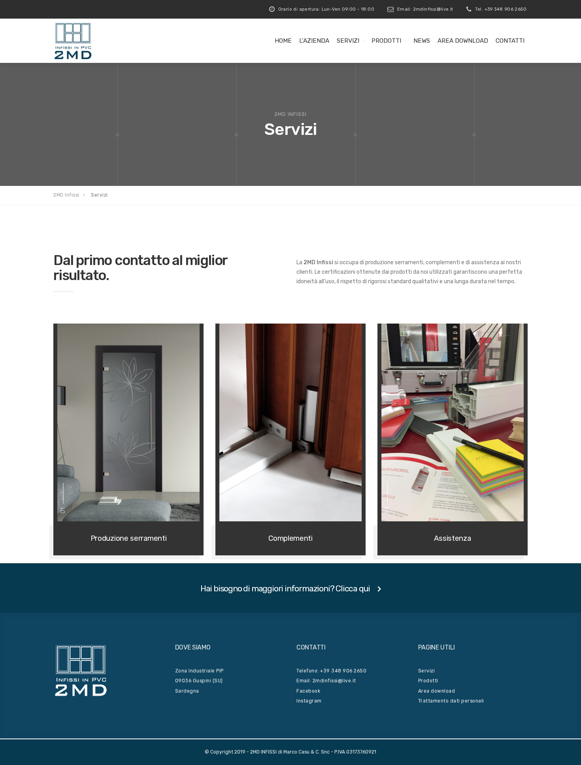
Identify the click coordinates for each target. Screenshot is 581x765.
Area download (436, 691)
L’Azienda (314, 40)
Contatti (510, 40)
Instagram (309, 701)
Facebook (308, 691)
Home (283, 40)
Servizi (348, 40)
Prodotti (386, 40)
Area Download (463, 40)
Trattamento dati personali (451, 701)
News (421, 40)
